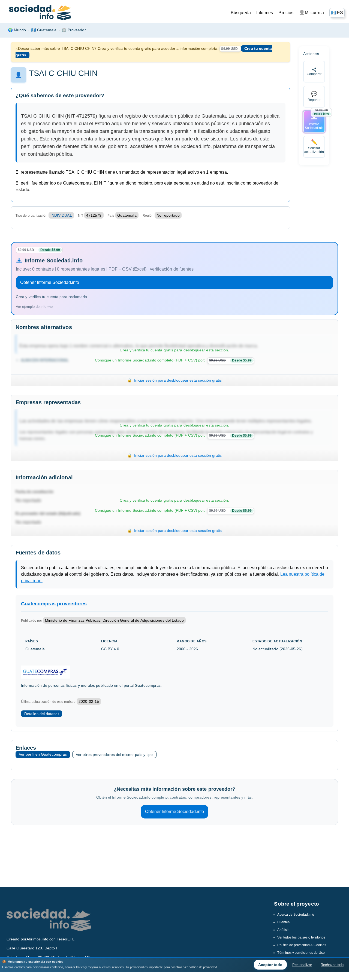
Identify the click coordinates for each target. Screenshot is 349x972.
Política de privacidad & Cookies (301, 945)
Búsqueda (241, 12)
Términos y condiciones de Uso (300, 953)
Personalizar (302, 965)
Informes (264, 12)
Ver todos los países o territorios (301, 937)
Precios (285, 12)
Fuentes (283, 922)
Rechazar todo (332, 965)
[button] (337, 13)
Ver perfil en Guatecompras (43, 754)
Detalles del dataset (41, 714)
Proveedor (74, 30)
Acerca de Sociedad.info (295, 914)
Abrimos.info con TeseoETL (50, 939)
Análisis (283, 930)
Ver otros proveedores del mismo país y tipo (114, 754)
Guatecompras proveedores (54, 603)
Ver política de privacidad (200, 967)
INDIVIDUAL (61, 215)
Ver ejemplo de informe (34, 307)
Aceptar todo (270, 964)
